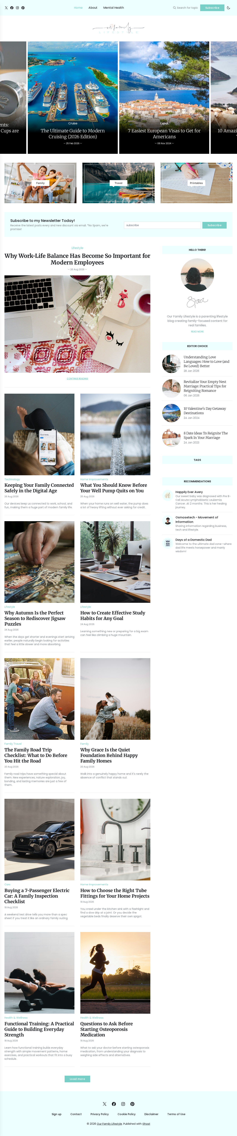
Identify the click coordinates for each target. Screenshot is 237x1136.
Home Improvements (94, 479)
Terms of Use (176, 1114)
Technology (12, 479)
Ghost (146, 1124)
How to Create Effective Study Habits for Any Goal (112, 615)
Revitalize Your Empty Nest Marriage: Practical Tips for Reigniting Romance (205, 386)
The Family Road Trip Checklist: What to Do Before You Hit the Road (35, 755)
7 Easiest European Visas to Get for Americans (164, 134)
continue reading (77, 378)
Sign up (56, 1114)
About (93, 8)
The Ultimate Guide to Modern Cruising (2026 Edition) (73, 134)
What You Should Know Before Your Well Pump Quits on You (113, 488)
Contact (76, 1114)
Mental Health (113, 8)
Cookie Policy (127, 1114)
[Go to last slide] (6, 97)
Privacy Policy (100, 1114)
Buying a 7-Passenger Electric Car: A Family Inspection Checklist (36, 896)
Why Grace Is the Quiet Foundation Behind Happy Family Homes (109, 755)
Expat (164, 123)
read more (197, 331)
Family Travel (12, 744)
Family (84, 744)
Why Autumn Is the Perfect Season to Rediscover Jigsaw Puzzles (35, 618)
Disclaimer (151, 1114)
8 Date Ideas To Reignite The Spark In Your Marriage (206, 435)
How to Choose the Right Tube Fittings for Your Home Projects (114, 893)
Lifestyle (77, 248)
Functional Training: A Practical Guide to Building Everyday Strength (39, 1029)
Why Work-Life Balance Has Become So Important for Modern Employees (77, 259)
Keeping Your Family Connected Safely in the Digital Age (39, 488)
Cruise (72, 123)
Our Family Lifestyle (109, 1124)
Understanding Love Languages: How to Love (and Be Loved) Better (206, 361)
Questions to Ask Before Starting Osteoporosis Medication (106, 1029)
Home (78, 8)
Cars (7, 884)
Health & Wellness (16, 1018)
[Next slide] (230, 97)
